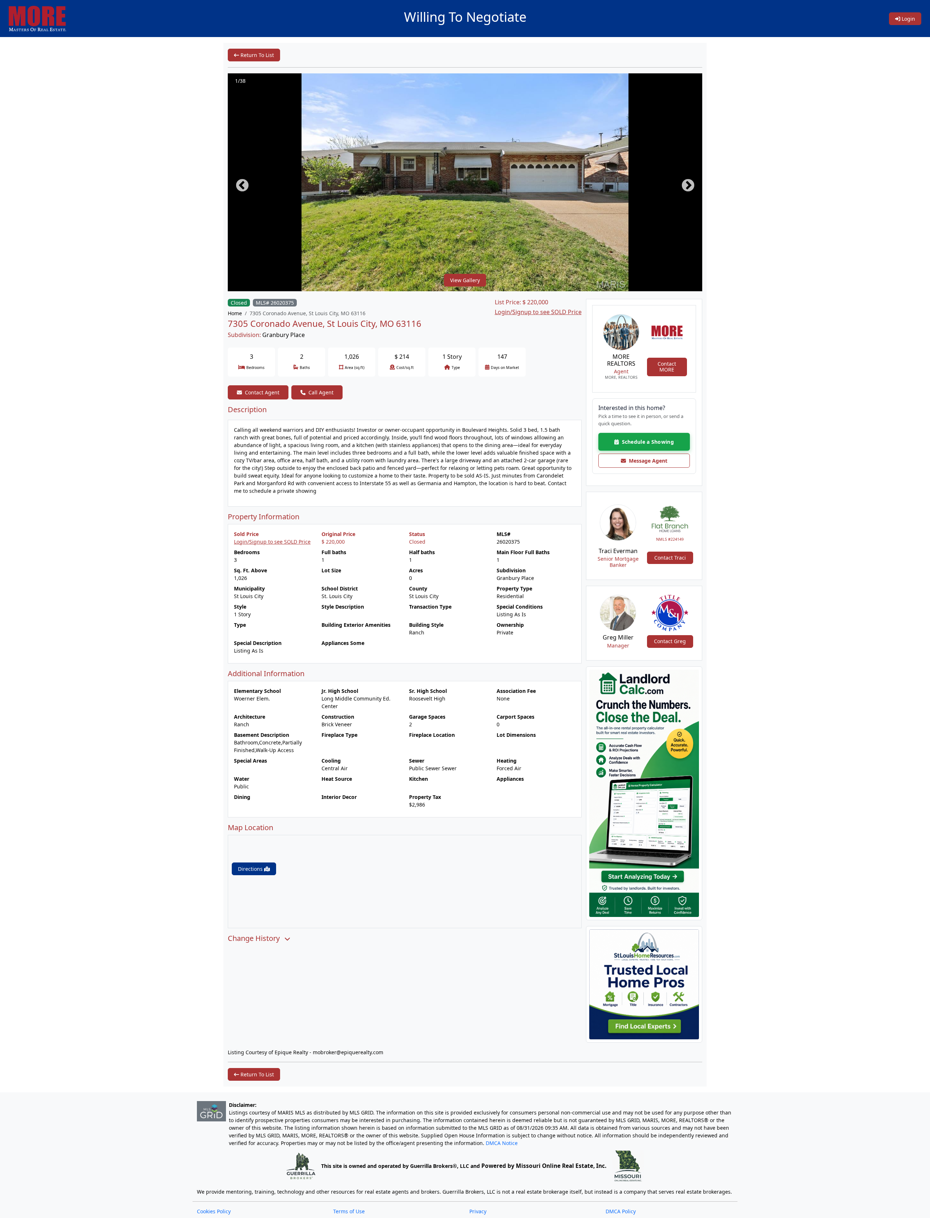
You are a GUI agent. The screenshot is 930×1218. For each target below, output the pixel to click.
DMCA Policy (621, 1211)
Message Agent (646, 460)
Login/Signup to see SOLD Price (538, 312)
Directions (251, 868)
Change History (255, 938)
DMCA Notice (502, 1143)
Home (235, 313)
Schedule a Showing (646, 441)
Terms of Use (349, 1211)
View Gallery (465, 280)
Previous (238, 182)
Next (684, 182)
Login (907, 18)
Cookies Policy (214, 1211)
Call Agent (320, 392)
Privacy (477, 1211)
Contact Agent (262, 392)
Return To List (256, 55)
